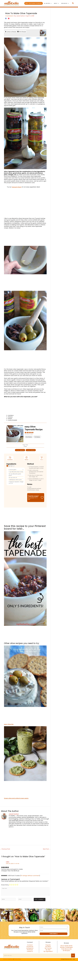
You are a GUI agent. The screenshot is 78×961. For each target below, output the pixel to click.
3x (11, 465)
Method (26, 459)
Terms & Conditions (8, 959)
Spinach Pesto (16, 187)
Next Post (47, 849)
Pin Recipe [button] (37, 436)
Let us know (31, 497)
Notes (41, 459)
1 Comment (9, 16)
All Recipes (47, 3)
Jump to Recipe (11, 31)
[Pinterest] (8, 18)
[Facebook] (5, 18)
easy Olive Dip (8, 724)
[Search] (73, 955)
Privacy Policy (17, 959)
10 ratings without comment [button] (30, 875)
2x (9, 465)
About (55, 3)
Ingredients (10, 459)
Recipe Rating (5, 885)
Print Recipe (22, 31)
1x (7, 465)
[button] (25, 432)
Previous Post (5, 849)
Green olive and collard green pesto (16, 798)
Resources (64, 3)
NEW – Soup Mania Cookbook (33, 3)
